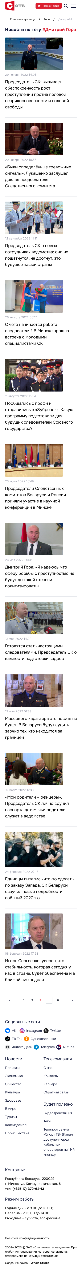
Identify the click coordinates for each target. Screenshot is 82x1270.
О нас (48, 1068)
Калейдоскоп (15, 1125)
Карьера (50, 1084)
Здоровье (13, 1100)
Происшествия (17, 1133)
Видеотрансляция (58, 1113)
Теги (47, 19)
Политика (12, 1068)
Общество (13, 1084)
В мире (10, 1108)
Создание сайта (16, 1263)
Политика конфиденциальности (27, 1238)
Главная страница (22, 19)
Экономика (14, 1076)
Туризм (11, 1117)
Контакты (51, 1076)
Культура (12, 1092)
